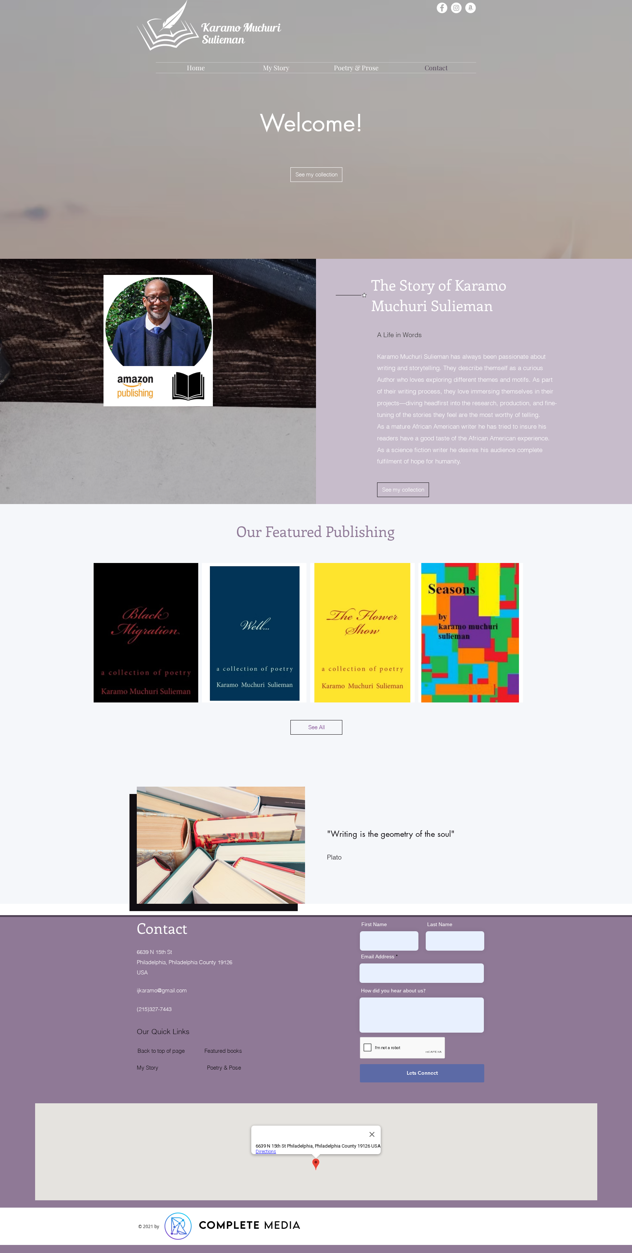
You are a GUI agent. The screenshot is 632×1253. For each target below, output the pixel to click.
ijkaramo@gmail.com (162, 990)
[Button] (255, 633)
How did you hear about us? (393, 991)
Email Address (377, 957)
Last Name (439, 925)
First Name (374, 925)
